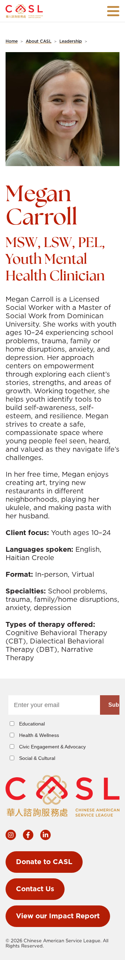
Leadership (70, 41)
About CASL (38, 41)
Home (12, 41)
